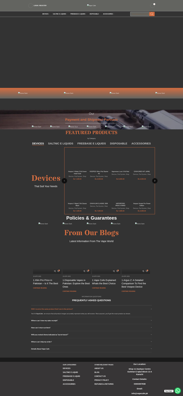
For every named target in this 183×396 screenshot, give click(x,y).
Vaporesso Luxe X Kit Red (120, 171)
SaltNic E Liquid (70, 372)
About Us (98, 368)
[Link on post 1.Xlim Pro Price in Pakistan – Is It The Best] (47, 259)
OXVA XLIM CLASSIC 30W (99, 203)
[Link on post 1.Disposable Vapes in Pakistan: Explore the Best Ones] (77, 259)
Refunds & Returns (104, 384)
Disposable (68, 380)
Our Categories (69, 365)
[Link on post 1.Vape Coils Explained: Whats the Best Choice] (106, 259)
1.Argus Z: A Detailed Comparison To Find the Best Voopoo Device (134, 283)
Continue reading (40, 288)
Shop (84, 176)
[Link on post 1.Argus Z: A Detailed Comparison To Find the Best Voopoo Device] (136, 259)
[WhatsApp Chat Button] (178, 391)
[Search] (152, 14)
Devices (71, 176)
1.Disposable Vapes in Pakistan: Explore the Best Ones (76, 283)
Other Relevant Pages (103, 365)
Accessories (69, 384)
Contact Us (100, 376)
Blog (96, 372)
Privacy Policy (101, 380)
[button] (28, 52)
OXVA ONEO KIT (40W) (142, 171)
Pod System (78, 176)
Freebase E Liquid (71, 376)
